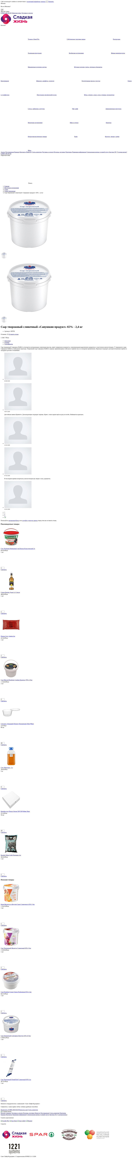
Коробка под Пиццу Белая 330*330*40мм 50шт (15, 811)
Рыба (75, 136)
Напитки (108, 122)
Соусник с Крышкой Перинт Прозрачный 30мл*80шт (17, 724)
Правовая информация (79, 152)
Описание (7, 341)
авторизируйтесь (14, 520)
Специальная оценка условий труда (97, 152)
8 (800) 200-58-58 (6, 13)
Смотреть (4, 569)
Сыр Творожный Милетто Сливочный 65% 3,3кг (16, 948)
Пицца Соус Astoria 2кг (8, 636)
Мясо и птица (74, 122)
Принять (51, 1)
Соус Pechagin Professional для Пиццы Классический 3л (18, 548)
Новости (28, 152)
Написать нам (23, 1110)
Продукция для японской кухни (47, 95)
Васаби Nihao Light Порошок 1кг (11, 855)
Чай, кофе (75, 109)
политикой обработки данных (36, 1)
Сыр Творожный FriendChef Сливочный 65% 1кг (16, 1079)
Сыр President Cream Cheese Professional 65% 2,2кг (16, 992)
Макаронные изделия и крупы (37, 67)
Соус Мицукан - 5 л (7, 767)
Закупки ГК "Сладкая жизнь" (118, 152)
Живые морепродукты (118, 53)
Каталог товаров (6, 1113)
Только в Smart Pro (33, 39)
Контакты (23, 152)
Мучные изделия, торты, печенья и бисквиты (88, 67)
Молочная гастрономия (35, 122)
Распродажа (116, 39)
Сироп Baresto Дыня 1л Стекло (10, 592)
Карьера (16, 152)
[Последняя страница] (5, 517)
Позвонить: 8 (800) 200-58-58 (10, 1110)
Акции (3, 152)
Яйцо (29, 150)
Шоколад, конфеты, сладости (45, 81)
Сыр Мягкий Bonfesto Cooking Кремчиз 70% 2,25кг (16, 680)
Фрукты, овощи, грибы (112, 136)
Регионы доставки (59, 152)
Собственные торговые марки (76, 39)
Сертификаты (8, 344)
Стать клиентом (37, 152)
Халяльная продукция (34, 53)
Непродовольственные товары (37, 136)
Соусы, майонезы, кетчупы (36, 109)
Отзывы (6, 342)
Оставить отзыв (13, 334)
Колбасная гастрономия (76, 53)
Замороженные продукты (113, 109)
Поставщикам (9, 152)
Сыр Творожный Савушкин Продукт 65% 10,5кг (16, 1036)
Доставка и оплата (27, 13)
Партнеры (69, 152)
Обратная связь (16, 13)
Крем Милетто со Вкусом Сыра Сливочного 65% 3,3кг (18, 904)
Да (2, 9)
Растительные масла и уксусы (91, 81)
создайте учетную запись (30, 520)
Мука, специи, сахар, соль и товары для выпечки (99, 95)
